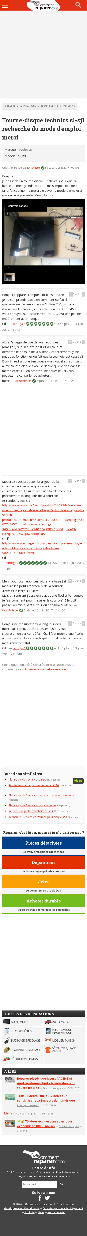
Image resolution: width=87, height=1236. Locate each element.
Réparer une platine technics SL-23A (31, 811)
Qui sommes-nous (36, 1204)
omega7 (19, 323)
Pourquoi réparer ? (28, 1105)
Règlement (76, 1208)
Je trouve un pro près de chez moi (43, 871)
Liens (8, 1113)
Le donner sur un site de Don (43, 891)
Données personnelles (56, 1208)
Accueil (43, 5)
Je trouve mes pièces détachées (43, 852)
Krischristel (34, 168)
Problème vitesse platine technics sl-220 (34, 785)
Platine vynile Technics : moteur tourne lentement (40, 795)
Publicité (29, 1212)
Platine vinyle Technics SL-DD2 (27, 780)
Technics (25, 149)
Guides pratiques (53, 1088)
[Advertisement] (43, 54)
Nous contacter (56, 1212)
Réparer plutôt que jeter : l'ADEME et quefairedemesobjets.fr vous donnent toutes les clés (46, 1083)
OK (61, 1184)
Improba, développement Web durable (39, 1206)
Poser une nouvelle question (45, 669)
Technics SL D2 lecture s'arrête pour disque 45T (38, 817)
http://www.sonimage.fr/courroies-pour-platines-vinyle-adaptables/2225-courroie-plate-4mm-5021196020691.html (42, 548)
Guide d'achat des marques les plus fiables (43, 910)
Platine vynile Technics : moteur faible (32, 805)
